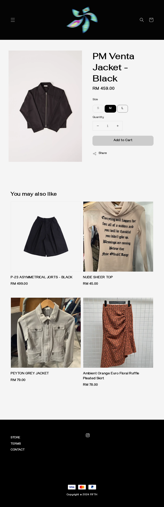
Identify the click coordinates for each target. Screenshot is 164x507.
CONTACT (18, 450)
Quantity (98, 117)
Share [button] (103, 153)
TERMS (16, 444)
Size (95, 99)
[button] (13, 20)
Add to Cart (123, 141)
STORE (15, 438)
